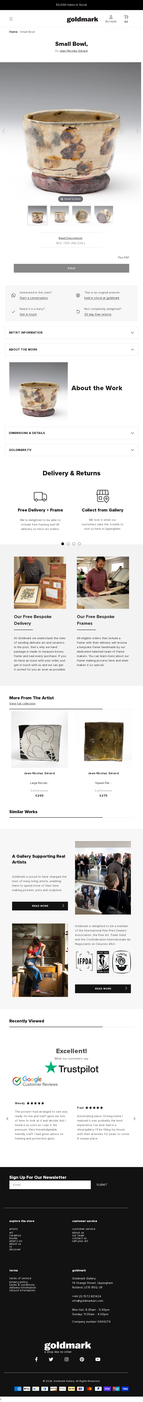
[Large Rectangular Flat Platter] (39, 739)
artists (13, 1229)
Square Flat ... (103, 782)
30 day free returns (97, 314)
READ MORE (40, 906)
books (13, 1238)
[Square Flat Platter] (103, 739)
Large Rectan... (39, 782)
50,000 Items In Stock (71, 4)
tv (10, 1246)
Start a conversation (34, 297)
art (11, 1232)
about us (15, 1243)
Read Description (70, 238)
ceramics (15, 1235)
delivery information (22, 1287)
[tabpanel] (40, 512)
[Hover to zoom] (70, 132)
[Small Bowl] (37, 215)
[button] (14, 18)
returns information (22, 1290)
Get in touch (28, 314)
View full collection (22, 703)
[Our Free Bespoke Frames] (103, 583)
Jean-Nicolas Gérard (74, 50)
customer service (84, 1229)
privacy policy (18, 1282)
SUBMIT (102, 1184)
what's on (15, 1241)
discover (15, 1249)
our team (78, 1235)
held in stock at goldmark (101, 297)
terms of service (20, 1278)
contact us (79, 1238)
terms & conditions (22, 1284)
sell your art (80, 1241)
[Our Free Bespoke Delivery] (40, 583)
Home (13, 31)
